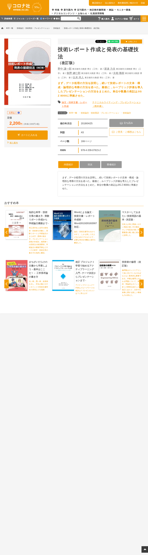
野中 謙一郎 (65, 68)
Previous (6, 232)
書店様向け (97, 3)
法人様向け (110, 3)
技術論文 (56, 28)
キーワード (48, 18)
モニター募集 (124, 10)
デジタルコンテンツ (64, 13)
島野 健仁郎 (74, 73)
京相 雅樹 (118, 73)
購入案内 (14, 143)
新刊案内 (68, 10)
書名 (58, 18)
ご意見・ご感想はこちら (128, 132)
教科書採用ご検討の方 (128, 3)
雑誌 (111, 10)
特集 (57, 10)
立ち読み (128, 123)
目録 (143, 3)
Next (141, 232)
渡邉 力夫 (109, 68)
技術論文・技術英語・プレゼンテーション (33, 28)
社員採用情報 (97, 13)
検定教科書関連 (98, 10)
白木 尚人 (78, 77)
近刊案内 (81, 10)
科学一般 (9, 28)
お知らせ (82, 13)
